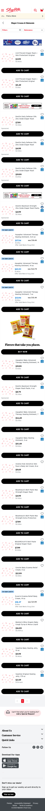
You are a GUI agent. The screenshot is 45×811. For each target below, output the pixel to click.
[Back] (3, 23)
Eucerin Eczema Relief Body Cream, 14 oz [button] (26, 597)
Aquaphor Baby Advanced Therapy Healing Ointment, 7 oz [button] (26, 413)
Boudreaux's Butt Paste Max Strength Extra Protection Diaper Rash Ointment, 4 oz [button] (26, 517)
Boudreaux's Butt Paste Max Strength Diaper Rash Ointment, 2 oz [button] (26, 491)
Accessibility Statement (22, 803)
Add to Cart (22, 70)
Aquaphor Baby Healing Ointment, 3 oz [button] (25, 439)
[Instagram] (37, 748)
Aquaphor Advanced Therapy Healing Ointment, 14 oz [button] (26, 264)
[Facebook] (34, 748)
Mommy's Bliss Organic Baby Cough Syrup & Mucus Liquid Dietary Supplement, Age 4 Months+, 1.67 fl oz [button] (26, 623)
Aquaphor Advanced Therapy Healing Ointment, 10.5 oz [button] (26, 236)
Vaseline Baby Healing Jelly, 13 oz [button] (26, 649)
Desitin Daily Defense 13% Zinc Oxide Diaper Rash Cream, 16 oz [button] (25, 169)
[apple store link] (10, 762)
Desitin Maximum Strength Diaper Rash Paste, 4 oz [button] (26, 387)
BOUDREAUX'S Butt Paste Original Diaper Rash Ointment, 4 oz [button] (25, 543)
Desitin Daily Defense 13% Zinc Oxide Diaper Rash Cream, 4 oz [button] (25, 118)
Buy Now (22, 352)
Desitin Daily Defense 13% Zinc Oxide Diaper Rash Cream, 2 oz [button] (25, 143)
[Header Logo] (13, 10)
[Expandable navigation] (2, 10)
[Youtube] (41, 748)
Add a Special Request (25, 714)
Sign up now (8, 794)
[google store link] (10, 767)
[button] (35, 10)
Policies (9, 803)
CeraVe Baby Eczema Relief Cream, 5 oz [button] (26, 569)
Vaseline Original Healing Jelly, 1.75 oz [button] (25, 675)
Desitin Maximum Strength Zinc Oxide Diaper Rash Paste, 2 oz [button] (27, 207)
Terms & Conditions (25, 805)
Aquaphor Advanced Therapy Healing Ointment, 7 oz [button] (26, 293)
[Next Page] (27, 701)
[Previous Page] (17, 701)
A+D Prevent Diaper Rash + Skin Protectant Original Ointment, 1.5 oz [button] (26, 54)
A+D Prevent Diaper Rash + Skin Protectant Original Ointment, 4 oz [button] (26, 80)
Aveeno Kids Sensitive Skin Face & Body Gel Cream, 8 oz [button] (26, 465)
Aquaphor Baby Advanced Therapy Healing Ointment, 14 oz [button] (27, 361)
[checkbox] (42, 51)
